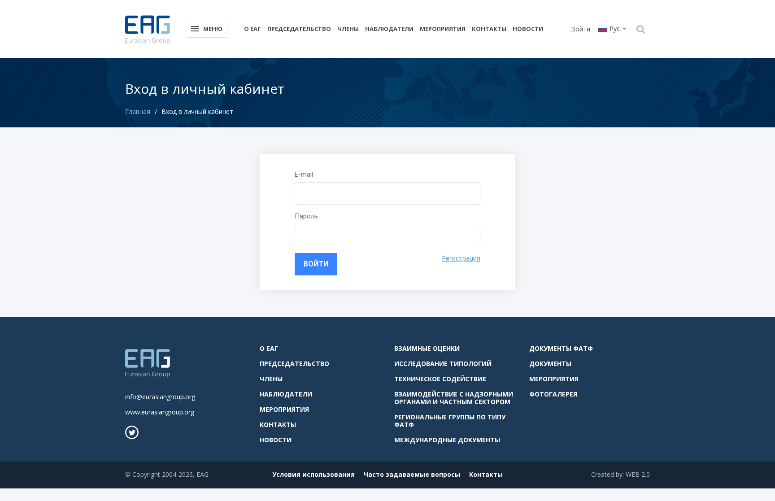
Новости (528, 29)
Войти (580, 29)
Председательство (299, 29)
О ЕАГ (252, 29)
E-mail (304, 174)
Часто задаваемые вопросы (412, 474)
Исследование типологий (443, 363)
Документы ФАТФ (561, 348)
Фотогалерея (553, 394)
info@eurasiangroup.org (160, 396)
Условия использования (313, 474)
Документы (550, 363)
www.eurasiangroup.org (159, 412)
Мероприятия (443, 29)
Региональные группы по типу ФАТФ (449, 421)
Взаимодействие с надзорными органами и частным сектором (453, 398)
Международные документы (447, 440)
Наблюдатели (389, 29)
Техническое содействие (440, 379)
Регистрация (461, 258)
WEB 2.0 (638, 474)
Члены (348, 29)
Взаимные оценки (427, 348)
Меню (212, 29)
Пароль (306, 216)
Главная (137, 111)
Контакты (489, 29)
